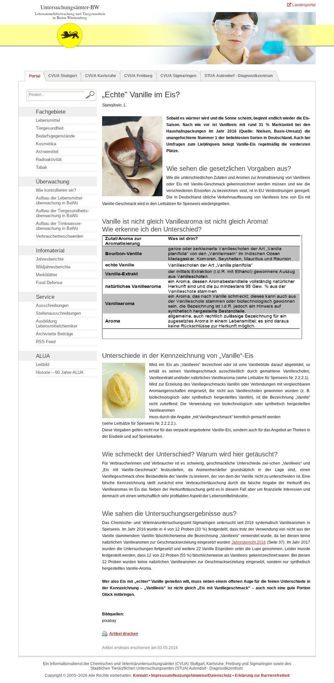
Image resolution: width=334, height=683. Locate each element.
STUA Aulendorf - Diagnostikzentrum (239, 75)
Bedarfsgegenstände (55, 136)
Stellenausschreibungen (58, 313)
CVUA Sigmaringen (178, 75)
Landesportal (303, 5)
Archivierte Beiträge (54, 333)
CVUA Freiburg (138, 75)
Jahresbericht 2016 (249, 542)
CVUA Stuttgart (62, 75)
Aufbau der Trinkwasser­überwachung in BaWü (59, 226)
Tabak (41, 167)
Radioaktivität (49, 159)
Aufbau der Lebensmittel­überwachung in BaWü (59, 200)
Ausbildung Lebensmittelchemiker (56, 323)
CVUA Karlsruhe (100, 75)
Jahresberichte (50, 259)
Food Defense (49, 282)
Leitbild (42, 364)
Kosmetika (46, 143)
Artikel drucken (123, 633)
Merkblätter (46, 274)
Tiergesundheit (50, 128)
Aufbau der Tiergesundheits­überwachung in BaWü (62, 213)
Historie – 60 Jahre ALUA (60, 372)
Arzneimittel (47, 151)
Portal (34, 76)
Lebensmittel (48, 120)
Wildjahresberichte (53, 266)
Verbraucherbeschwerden (59, 236)
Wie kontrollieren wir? (56, 190)
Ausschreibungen (52, 305)
